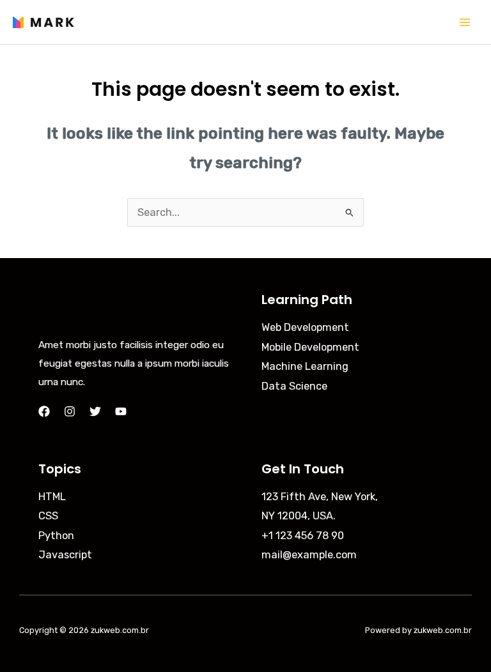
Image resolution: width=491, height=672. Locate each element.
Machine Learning (304, 366)
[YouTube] (121, 411)
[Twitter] (95, 411)
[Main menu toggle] (464, 22)
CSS (48, 516)
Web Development (305, 327)
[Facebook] (44, 411)
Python (56, 536)
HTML (52, 497)
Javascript (65, 555)
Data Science (294, 386)
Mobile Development (310, 347)
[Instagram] (69, 411)
